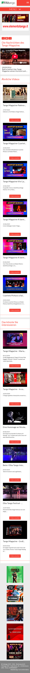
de (28, 2)
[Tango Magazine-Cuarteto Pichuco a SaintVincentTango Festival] (15, 132)
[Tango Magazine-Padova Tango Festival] (15, 94)
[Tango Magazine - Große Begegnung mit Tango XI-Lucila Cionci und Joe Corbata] (15, 530)
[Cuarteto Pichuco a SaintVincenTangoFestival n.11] (15, 284)
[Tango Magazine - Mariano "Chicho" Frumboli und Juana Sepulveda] (15, 340)
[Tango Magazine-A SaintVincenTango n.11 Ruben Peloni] (15, 246)
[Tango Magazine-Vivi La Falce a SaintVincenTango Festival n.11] (15, 170)
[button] (15, 94)
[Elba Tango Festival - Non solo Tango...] (15, 492)
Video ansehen (15, 120)
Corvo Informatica (23, 669)
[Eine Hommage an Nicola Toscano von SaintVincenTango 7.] (15, 416)
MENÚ (13, 9)
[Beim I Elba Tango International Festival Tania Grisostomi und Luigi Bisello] (15, 454)
